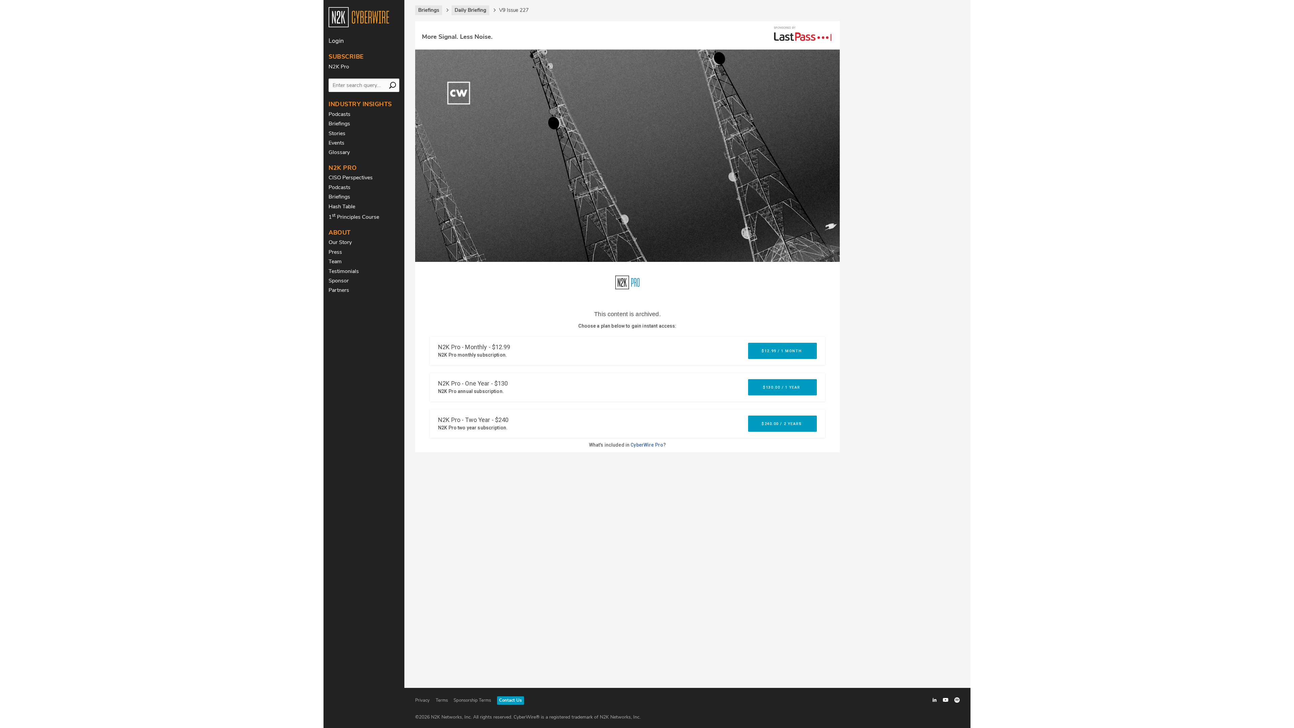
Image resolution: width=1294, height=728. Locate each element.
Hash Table (342, 206)
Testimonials (344, 271)
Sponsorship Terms (472, 700)
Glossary (339, 152)
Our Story (340, 242)
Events (336, 143)
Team (335, 261)
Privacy (422, 700)
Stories (337, 133)
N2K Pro (339, 66)
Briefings (339, 123)
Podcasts (339, 114)
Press (335, 252)
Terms (442, 700)
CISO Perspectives (351, 177)
